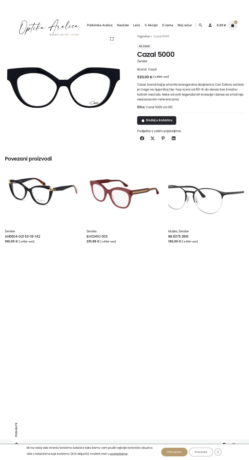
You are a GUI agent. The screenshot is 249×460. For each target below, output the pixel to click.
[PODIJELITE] (16, 444)
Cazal (152, 69)
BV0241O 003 (97, 236)
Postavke (201, 452)
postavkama (118, 454)
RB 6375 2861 (178, 236)
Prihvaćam (174, 452)
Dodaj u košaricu (18, 245)
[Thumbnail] (45, 25)
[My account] (210, 25)
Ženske (142, 61)
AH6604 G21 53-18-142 (22, 236)
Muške (172, 231)
